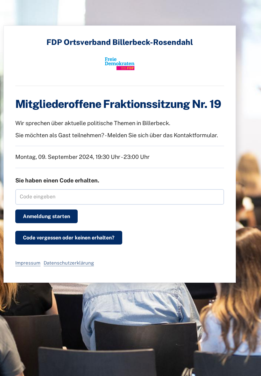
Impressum (27, 263)
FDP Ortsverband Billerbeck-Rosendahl (119, 42)
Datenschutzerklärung (69, 263)
